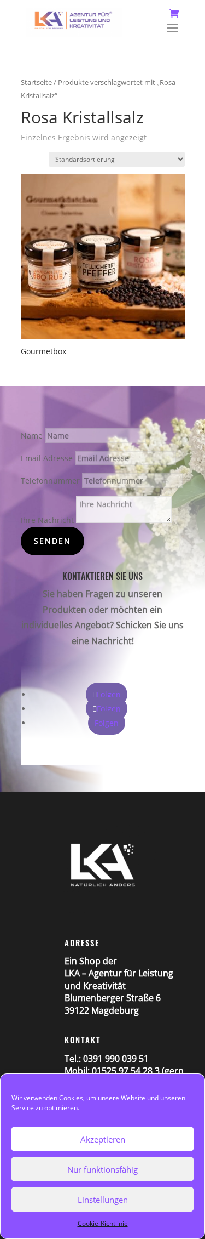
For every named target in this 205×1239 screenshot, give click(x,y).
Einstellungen (103, 1199)
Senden (52, 541)
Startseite (36, 82)
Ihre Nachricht (47, 520)
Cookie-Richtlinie (103, 1223)
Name (32, 435)
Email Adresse (47, 458)
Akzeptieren (102, 1139)
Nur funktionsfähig (102, 1169)
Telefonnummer (50, 480)
